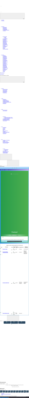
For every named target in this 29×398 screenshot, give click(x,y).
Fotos (2, 109)
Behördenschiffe (5, 28)
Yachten (4, 48)
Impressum (3, 393)
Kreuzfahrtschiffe (5, 63)
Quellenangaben (5, 92)
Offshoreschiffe (5, 43)
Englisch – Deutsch (5, 141)
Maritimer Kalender (5, 152)
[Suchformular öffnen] (6, 157)
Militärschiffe (4, 42)
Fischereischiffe (5, 36)
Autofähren (4, 30)
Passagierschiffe (5, 44)
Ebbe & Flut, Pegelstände (6, 142)
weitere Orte (4, 133)
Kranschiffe (4, 62)
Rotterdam (4, 131)
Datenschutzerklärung (5, 397)
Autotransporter (5, 27)
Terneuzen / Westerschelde (6, 132)
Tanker (4, 47)
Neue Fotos (3, 20)
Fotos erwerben (5, 120)
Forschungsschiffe (5, 38)
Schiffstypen (4, 99)
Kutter (5, 37)
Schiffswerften (4, 102)
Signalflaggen (6, 150)
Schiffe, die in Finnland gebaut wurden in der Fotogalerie (14, 241)
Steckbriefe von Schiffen (6, 101)
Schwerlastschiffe (5, 46)
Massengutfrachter (5, 41)
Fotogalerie (3, 26)
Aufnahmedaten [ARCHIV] (6, 118)
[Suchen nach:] (3, 165)
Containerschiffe (5, 29)
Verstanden (1, 397)
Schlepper (4, 45)
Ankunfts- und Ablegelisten (6, 140)
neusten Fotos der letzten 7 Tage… (9, 117)
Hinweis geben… (5, 90)
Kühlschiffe (4, 40)
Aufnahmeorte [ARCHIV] (6, 119)
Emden (4, 128)
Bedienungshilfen (5, 91)
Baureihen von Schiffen (6, 100)
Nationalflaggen (6, 149)
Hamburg (4, 129)
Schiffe (2, 98)
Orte (2, 126)
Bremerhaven (4, 127)
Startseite (3, 88)
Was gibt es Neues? (5, 89)
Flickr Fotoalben (5, 110)
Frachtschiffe (4, 39)
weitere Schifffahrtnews (6, 151)
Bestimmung (4, 103)
